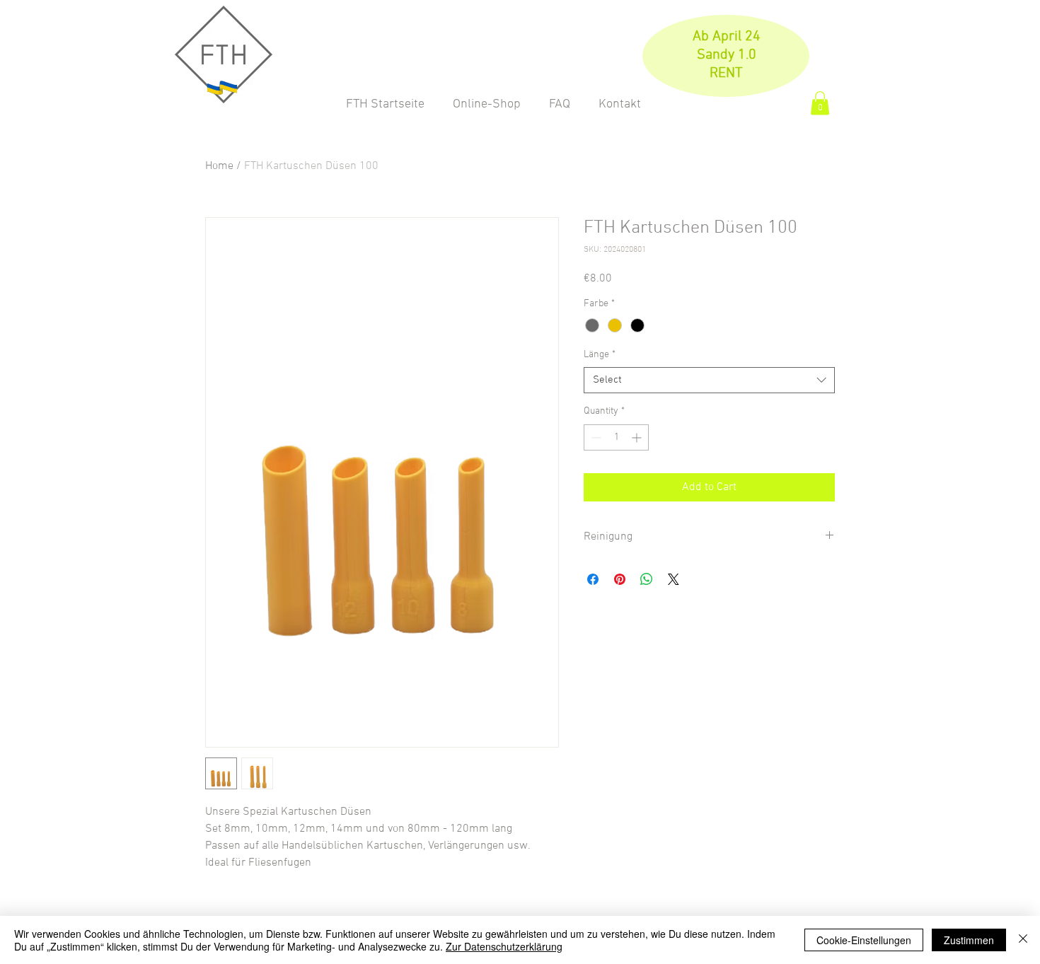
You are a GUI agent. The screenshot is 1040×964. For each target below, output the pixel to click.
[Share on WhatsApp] (646, 579)
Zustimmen (969, 940)
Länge (600, 355)
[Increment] (638, 437)
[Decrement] (594, 437)
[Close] (1023, 940)
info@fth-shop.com (934, 43)
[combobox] (709, 380)
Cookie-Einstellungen (863, 940)
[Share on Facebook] (592, 579)
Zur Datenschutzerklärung (504, 946)
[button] (820, 103)
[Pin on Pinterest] (619, 579)
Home (219, 166)
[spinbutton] (616, 437)
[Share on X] (673, 579)
